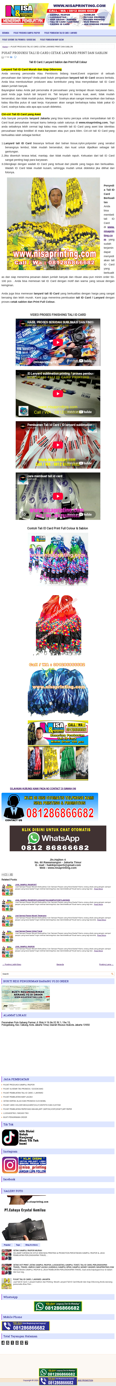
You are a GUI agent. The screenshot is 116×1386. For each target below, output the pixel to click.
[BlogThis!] (5, 874)
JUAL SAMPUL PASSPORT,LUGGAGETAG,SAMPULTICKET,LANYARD (42, 900)
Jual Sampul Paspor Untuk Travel (28, 931)
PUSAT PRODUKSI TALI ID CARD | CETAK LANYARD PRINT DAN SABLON (55, 52)
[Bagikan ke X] (8, 874)
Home (5, 47)
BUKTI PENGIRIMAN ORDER (15, 1117)
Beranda (5, 32)
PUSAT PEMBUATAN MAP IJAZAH (52, 39)
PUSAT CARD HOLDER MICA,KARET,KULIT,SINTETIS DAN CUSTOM (32, 1105)
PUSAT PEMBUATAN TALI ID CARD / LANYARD (60, 32)
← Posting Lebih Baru (11, 964)
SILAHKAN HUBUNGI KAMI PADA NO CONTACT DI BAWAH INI (77, 788)
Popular (7, 1245)
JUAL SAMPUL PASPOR (25, 947)
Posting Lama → (106, 964)
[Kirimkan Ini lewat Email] (2, 874)
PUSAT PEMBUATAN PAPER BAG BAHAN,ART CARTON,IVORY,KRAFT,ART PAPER (37, 1109)
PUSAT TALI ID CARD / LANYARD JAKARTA (31, 1279)
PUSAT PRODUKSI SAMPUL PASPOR (27, 32)
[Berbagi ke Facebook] (11, 874)
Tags (18, 1245)
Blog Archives (32, 1245)
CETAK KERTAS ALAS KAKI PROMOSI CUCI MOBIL (24, 1101)
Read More (98, 889)
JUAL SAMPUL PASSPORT (26, 885)
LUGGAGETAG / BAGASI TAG (16, 1113)
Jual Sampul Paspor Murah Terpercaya (30, 916)
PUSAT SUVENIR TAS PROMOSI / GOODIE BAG (19, 39)
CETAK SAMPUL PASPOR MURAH (27, 1250)
